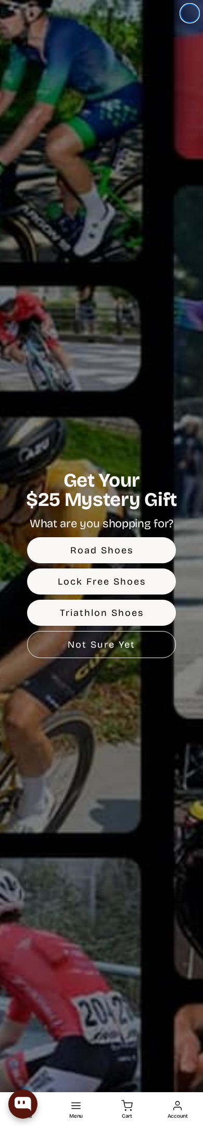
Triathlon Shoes (102, 612)
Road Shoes (101, 550)
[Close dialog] (190, 13)
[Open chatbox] (22, 1104)
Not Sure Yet (101, 644)
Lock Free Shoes (102, 581)
